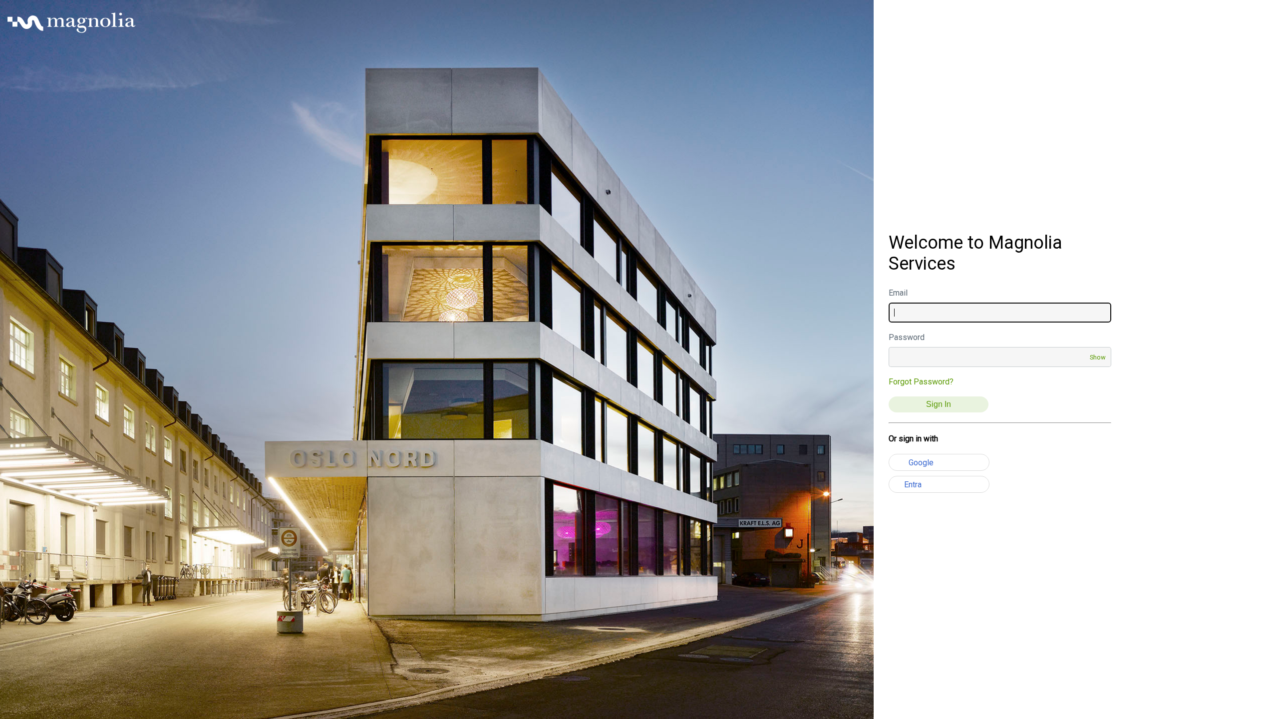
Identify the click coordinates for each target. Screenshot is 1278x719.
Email (898, 293)
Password (907, 337)
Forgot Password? (921, 381)
